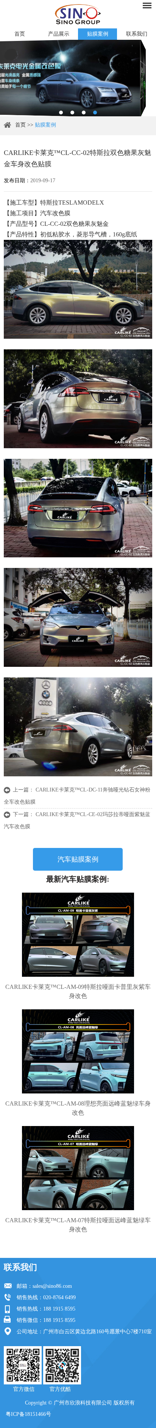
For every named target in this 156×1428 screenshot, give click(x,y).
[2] (72, 112)
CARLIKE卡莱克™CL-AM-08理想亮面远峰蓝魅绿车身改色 (78, 1108)
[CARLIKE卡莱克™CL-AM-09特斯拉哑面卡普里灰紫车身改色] (78, 935)
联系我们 (136, 34)
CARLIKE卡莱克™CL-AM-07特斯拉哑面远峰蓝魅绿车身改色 (78, 1224)
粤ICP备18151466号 (28, 1414)
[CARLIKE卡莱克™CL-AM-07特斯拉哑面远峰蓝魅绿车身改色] (78, 1168)
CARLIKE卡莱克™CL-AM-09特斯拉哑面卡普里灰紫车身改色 (78, 991)
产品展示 (58, 34)
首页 (19, 34)
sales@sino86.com (52, 1286)
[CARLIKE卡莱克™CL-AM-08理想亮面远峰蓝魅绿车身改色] (78, 1051)
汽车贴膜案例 (78, 859)
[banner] (61, 112)
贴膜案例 (97, 34)
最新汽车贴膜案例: (77, 879)
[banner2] (95, 112)
